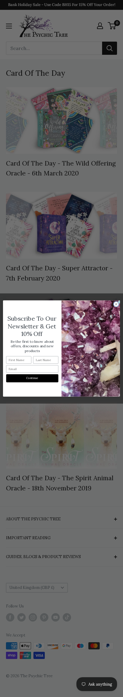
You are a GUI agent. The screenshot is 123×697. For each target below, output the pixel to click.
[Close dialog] (116, 304)
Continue (32, 378)
